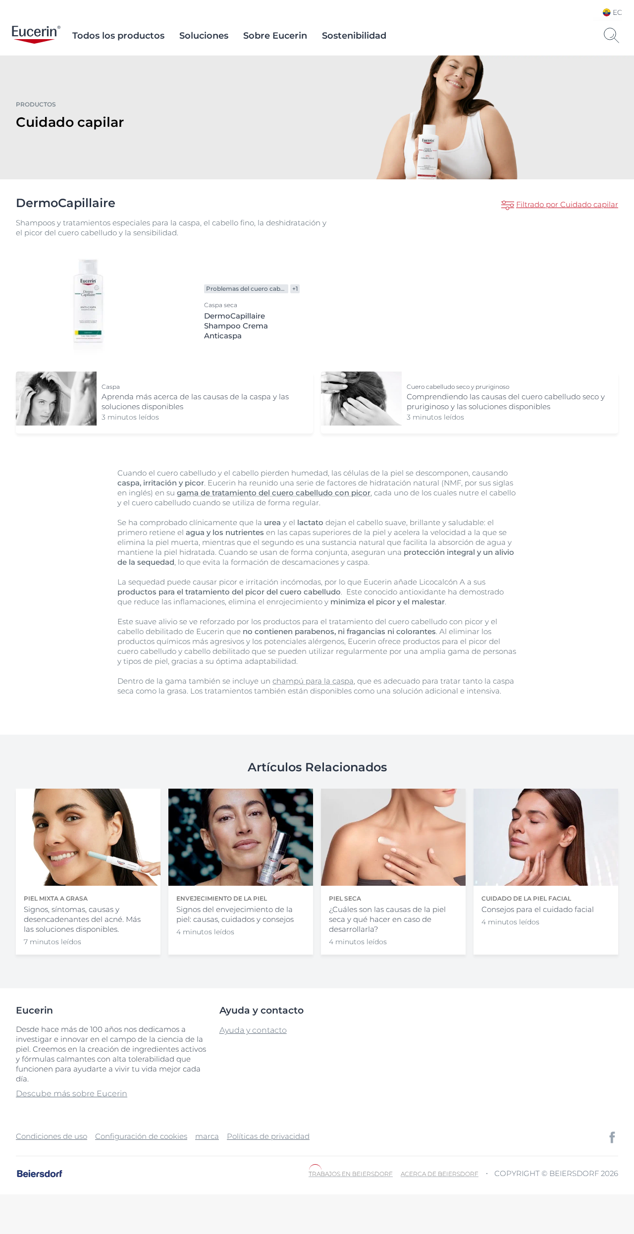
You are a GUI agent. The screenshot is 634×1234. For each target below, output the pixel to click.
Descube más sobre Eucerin (71, 1093)
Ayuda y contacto (253, 1030)
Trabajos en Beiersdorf (351, 1174)
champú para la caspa (313, 681)
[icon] (612, 1137)
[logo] (36, 36)
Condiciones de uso (51, 1136)
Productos (36, 104)
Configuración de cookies (141, 1136)
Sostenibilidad (354, 35)
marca (207, 1136)
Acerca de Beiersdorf (439, 1174)
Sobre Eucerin (275, 35)
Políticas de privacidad (268, 1136)
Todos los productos (118, 35)
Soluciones (203, 35)
